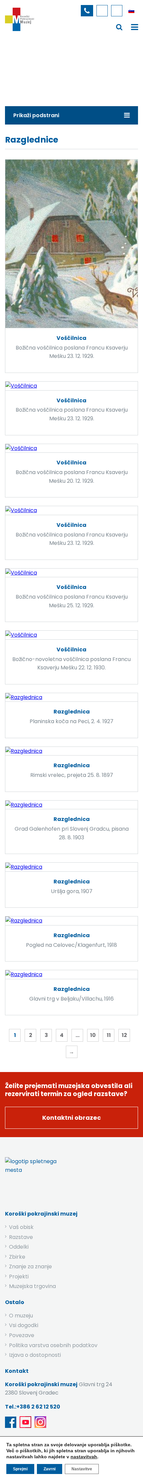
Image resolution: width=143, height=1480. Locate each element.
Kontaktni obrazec (71, 1117)
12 (124, 1035)
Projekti (19, 1276)
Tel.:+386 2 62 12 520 (32, 1407)
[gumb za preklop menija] (119, 26)
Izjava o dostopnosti (35, 1355)
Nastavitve (82, 1469)
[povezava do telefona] (87, 10)
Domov (25, 68)
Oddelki (19, 1247)
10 (93, 1035)
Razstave (21, 1237)
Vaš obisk (21, 1227)
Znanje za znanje (30, 1266)
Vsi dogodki (23, 1325)
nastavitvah (84, 1456)
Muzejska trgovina (32, 1286)
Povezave (21, 1335)
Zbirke (52, 68)
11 (109, 1035)
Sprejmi (20, 1469)
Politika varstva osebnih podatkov (53, 1345)
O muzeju (21, 1315)
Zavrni (50, 1469)
